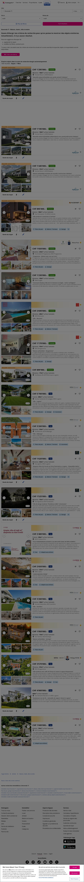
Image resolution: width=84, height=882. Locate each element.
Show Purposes (75, 879)
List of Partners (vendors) (46, 877)
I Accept (74, 867)
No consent (75, 873)
